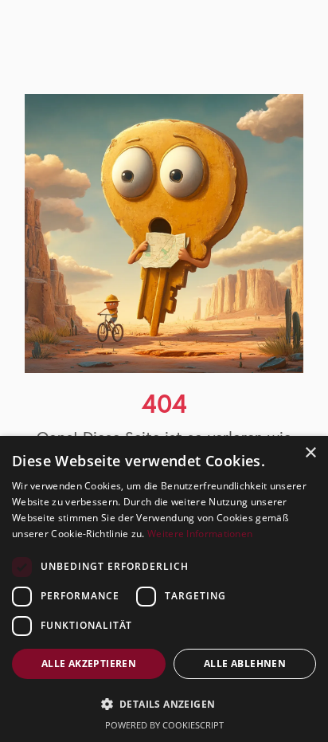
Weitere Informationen (199, 533)
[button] (164, 704)
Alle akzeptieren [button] (88, 663)
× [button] (310, 453)
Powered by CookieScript (164, 725)
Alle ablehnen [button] (245, 663)
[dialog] (164, 589)
